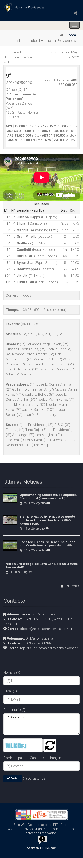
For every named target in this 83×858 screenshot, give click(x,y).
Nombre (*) (11, 672)
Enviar (14, 778)
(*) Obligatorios (34, 778)
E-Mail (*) (10, 691)
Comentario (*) (14, 710)
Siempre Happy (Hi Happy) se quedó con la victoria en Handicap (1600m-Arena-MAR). (47, 520)
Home (71, 35)
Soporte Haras (41, 848)
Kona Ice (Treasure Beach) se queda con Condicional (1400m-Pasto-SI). (47, 543)
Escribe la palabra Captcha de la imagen (32, 758)
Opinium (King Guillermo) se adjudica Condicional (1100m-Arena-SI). (48, 496)
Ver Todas (72, 586)
